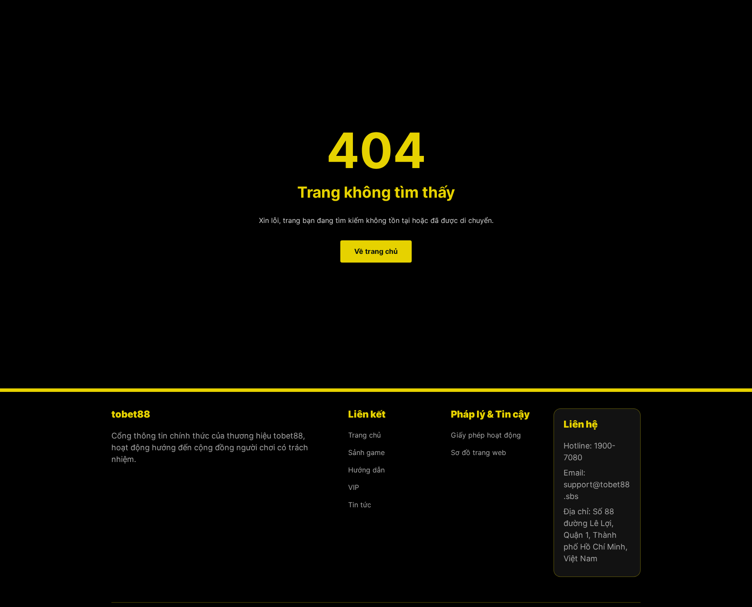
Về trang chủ (376, 251)
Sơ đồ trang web (478, 452)
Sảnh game (366, 452)
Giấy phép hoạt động (486, 435)
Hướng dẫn (366, 469)
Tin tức (359, 504)
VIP (353, 487)
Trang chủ (364, 435)
